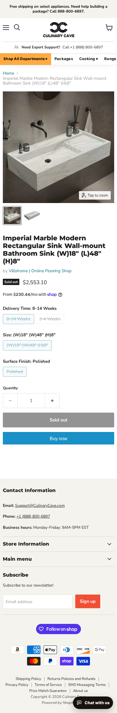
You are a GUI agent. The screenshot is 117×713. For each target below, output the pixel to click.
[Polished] (15, 378)
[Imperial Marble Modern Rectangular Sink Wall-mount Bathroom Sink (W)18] (12, 215)
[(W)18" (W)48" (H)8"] (28, 352)
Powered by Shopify (58, 702)
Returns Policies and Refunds (71, 678)
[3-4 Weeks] (50, 325)
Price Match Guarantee (48, 690)
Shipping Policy (28, 678)
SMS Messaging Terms (87, 684)
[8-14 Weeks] (19, 325)
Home (8, 73)
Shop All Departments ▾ (25, 58)
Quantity (10, 388)
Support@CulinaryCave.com (40, 505)
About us (80, 690)
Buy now (58, 438)
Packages (64, 58)
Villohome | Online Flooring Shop (40, 271)
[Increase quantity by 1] (52, 400)
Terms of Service (48, 684)
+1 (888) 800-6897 (33, 516)
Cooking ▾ (88, 58)
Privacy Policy (16, 684)
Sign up (88, 601)
